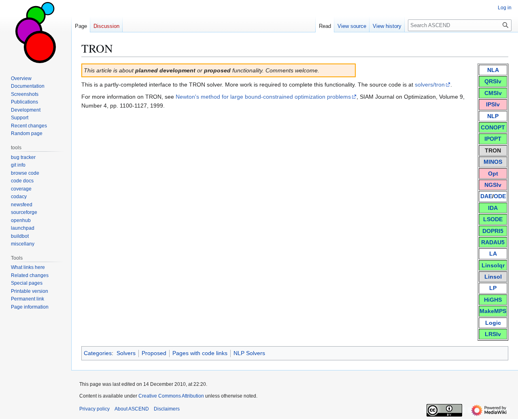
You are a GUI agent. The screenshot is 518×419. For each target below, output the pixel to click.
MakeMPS (493, 311)
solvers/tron (430, 84)
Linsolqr (493, 265)
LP (493, 288)
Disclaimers (167, 409)
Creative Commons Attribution (171, 396)
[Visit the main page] (35, 32)
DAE (486, 196)
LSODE (493, 219)
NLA (493, 70)
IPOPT (492, 138)
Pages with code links (199, 353)
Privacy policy (94, 409)
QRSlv (492, 81)
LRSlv (493, 334)
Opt (493, 173)
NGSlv (492, 185)
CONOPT (493, 127)
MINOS (493, 162)
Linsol (493, 276)
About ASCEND (132, 409)
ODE (500, 196)
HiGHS (493, 299)
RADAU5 (493, 242)
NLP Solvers (249, 353)
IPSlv (493, 104)
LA (493, 253)
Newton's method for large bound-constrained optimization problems (263, 96)
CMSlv (493, 93)
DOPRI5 (492, 231)
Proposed (154, 353)
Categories (98, 353)
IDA (493, 208)
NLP (493, 116)
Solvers (126, 353)
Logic (493, 323)
